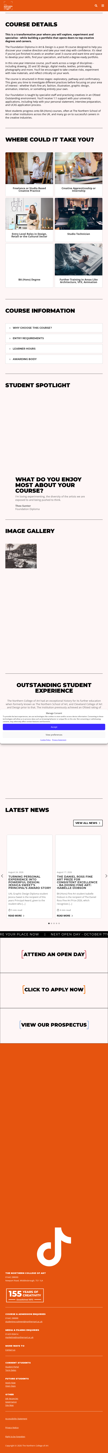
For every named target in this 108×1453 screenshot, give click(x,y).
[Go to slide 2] (51, 923)
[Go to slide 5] (59, 923)
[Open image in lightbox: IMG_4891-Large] (21, 622)
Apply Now (10, 1382)
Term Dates (10, 1370)
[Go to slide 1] (49, 923)
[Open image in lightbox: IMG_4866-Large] (87, 608)
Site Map (9, 1405)
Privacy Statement (59, 740)
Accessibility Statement (16, 1418)
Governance (11, 1402)
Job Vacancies (11, 1398)
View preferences (54, 734)
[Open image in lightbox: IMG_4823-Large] (87, 564)
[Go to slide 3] (54, 923)
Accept (54, 727)
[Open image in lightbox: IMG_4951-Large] (21, 556)
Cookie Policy (45, 740)
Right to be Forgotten (15, 1436)
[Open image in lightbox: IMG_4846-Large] (54, 554)
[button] (54, 327)
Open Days (10, 1386)
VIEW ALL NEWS (86, 823)
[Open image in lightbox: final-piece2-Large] (54, 581)
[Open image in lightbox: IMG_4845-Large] (21, 583)
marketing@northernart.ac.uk (19, 1337)
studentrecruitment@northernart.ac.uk (23, 1321)
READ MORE (15, 915)
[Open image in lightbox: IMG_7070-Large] (54, 642)
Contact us (10, 1350)
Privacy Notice (12, 1427)
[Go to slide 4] (56, 923)
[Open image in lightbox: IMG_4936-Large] (54, 609)
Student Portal (12, 1366)
